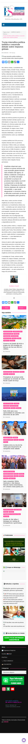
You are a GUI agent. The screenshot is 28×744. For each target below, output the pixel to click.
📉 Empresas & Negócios (8, 650)
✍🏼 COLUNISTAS (6, 664)
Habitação (16, 333)
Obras (19, 338)
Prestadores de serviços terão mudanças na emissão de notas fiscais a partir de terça (13, 378)
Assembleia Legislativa (9, 471)
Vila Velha (12, 374)
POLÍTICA (4, 657)
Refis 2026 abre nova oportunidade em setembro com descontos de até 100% (13, 412)
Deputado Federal (8, 437)
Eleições (15, 437)
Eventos (16, 439)
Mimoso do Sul (7, 338)
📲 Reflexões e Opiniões (11, 584)
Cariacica (16, 403)
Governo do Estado (8, 333)
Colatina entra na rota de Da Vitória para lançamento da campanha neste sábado (12, 446)
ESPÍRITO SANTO (17, 331)
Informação (15, 371)
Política (5, 442)
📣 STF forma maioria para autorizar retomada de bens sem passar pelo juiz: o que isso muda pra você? (13, 601)
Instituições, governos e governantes (13, 590)
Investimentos (15, 336)
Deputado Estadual (8, 473)
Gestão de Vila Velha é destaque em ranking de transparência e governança (12, 521)
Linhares (16, 476)
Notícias (13, 52)
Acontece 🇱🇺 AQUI (7, 654)
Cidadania (6, 405)
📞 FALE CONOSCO (7, 660)
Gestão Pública (17, 509)
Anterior (7, 307)
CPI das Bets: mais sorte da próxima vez (14, 626)
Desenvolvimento (7, 331)
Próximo (21, 307)
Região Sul (6, 340)
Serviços (12, 340)
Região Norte (12, 478)
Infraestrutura (7, 336)
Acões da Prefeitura (8, 403)
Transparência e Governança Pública (12, 514)
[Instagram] (14, 298)
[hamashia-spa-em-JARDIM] (14, 550)
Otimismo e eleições (8, 619)
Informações (6, 408)
